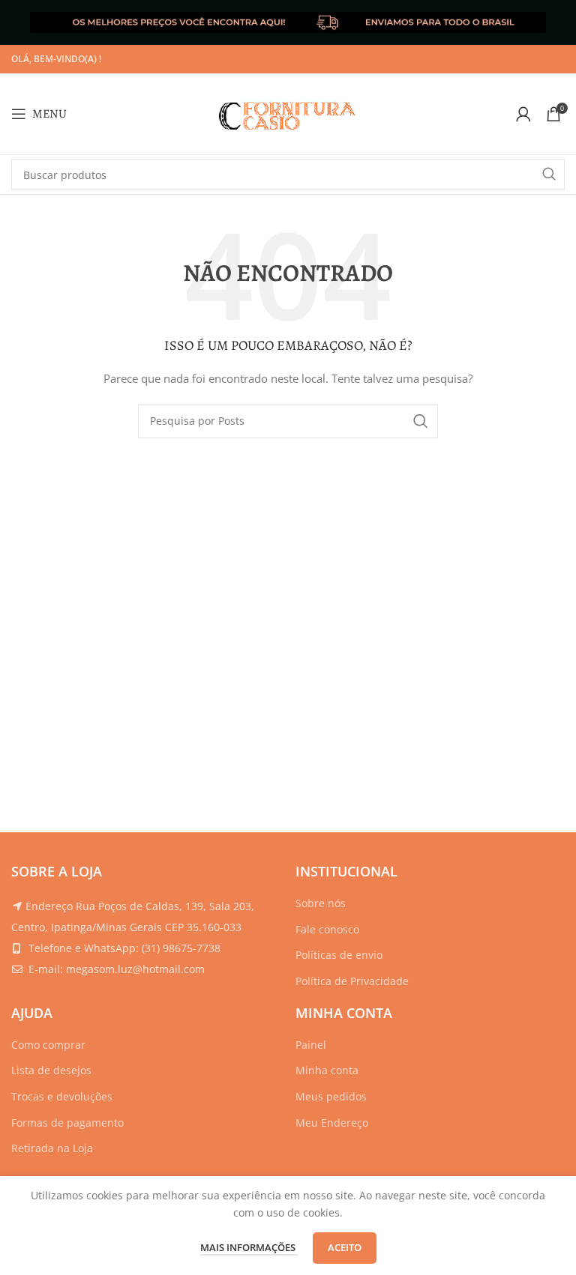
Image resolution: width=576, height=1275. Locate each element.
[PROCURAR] (549, 174)
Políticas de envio (339, 955)
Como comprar (48, 1045)
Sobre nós (321, 903)
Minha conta (327, 1070)
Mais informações (249, 1247)
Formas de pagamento (67, 1122)
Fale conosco (327, 929)
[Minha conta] (523, 114)
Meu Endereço (332, 1122)
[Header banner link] (288, 22)
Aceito (345, 1247)
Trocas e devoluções (61, 1096)
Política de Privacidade (352, 981)
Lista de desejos (51, 1070)
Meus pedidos (331, 1096)
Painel (311, 1045)
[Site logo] (288, 113)
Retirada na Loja (52, 1148)
